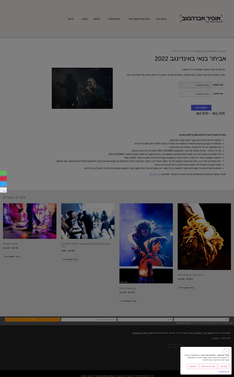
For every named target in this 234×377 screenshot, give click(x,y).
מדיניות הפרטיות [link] (224, 371)
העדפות (193, 366)
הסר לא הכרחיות (208, 366)
